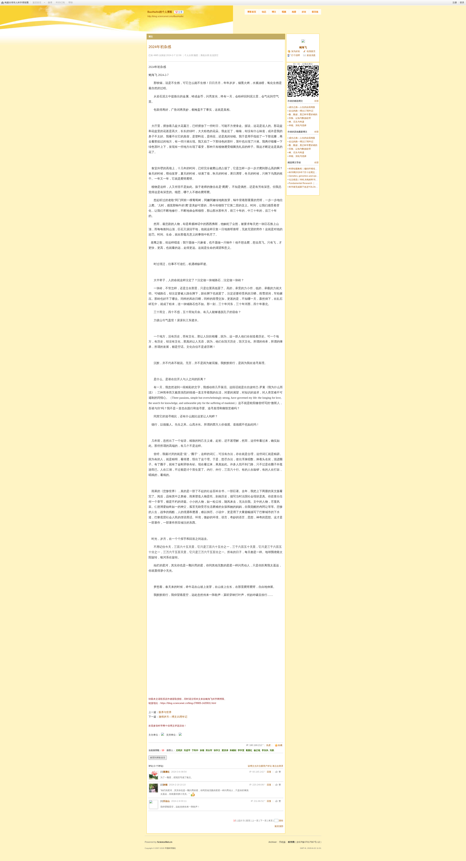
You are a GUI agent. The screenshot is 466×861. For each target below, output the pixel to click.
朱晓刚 (233, 750)
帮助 (70, 2)
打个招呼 (295, 55)
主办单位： (154, 734)
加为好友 (295, 51)
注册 (455, 2)
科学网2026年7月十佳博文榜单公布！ (307, 172)
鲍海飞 (303, 47)
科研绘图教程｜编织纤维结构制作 (305, 168)
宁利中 (195, 750)
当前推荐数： (155, 750)
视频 (284, 12)
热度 (268, 745)
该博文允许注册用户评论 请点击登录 (265, 766)
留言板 (315, 12)
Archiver (272, 842)
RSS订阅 (60, 2)
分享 (180, 12)
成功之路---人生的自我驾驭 (302, 107)
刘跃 (272, 750)
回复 (269, 772)
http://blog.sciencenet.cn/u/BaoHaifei (165, 16)
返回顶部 (279, 826)
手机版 (282, 842)
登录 (462, 2)
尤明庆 (179, 750)
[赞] (276, 771)
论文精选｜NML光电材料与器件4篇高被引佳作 (311, 179)
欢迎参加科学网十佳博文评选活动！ (167, 725)
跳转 (281, 820)
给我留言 (311, 51)
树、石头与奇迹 (296, 121)
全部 (316, 101)
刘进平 (187, 750)
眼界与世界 (165, 712)
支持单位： (172, 734)
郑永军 (209, 750)
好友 (304, 12)
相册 (294, 12)
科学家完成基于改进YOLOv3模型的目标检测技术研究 (315, 187)
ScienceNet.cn (164, 842)
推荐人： (171, 750)
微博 (50, 2)
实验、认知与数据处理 (300, 118)
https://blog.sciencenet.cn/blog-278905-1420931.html (188, 703)
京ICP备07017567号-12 (308, 842)
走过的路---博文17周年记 (301, 111)
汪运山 (166, 801)
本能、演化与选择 (297, 125)
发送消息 (311, 55)
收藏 (280, 745)
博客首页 (251, 12)
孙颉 (202, 750)
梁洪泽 (225, 750)
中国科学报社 (170, 848)
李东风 (265, 750)
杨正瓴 (257, 750)
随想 (196, 55)
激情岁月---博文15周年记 (173, 716)
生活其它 (214, 55)
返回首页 (37, 2)
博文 (274, 12)
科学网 (291, 842)
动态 (264, 12)
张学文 (217, 750)
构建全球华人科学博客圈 (17, 2)
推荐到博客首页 (157, 757)
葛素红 (249, 750)
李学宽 (241, 750)
